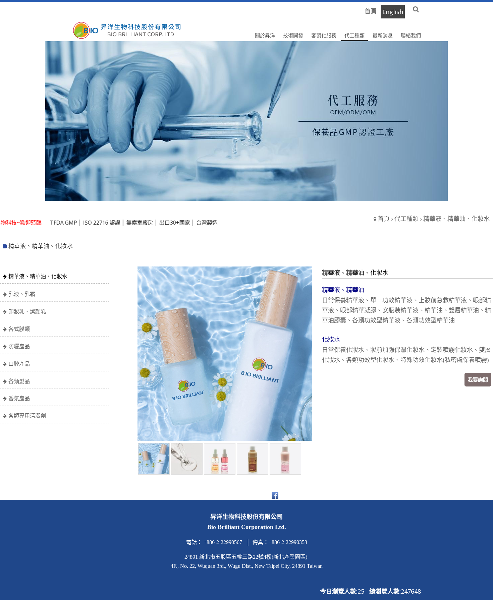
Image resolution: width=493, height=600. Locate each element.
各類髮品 (19, 381)
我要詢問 (478, 379)
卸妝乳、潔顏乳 (27, 311)
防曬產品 (19, 346)
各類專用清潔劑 (27, 415)
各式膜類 (19, 329)
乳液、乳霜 (21, 294)
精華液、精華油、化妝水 (37, 276)
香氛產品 (19, 398)
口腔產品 (19, 363)
